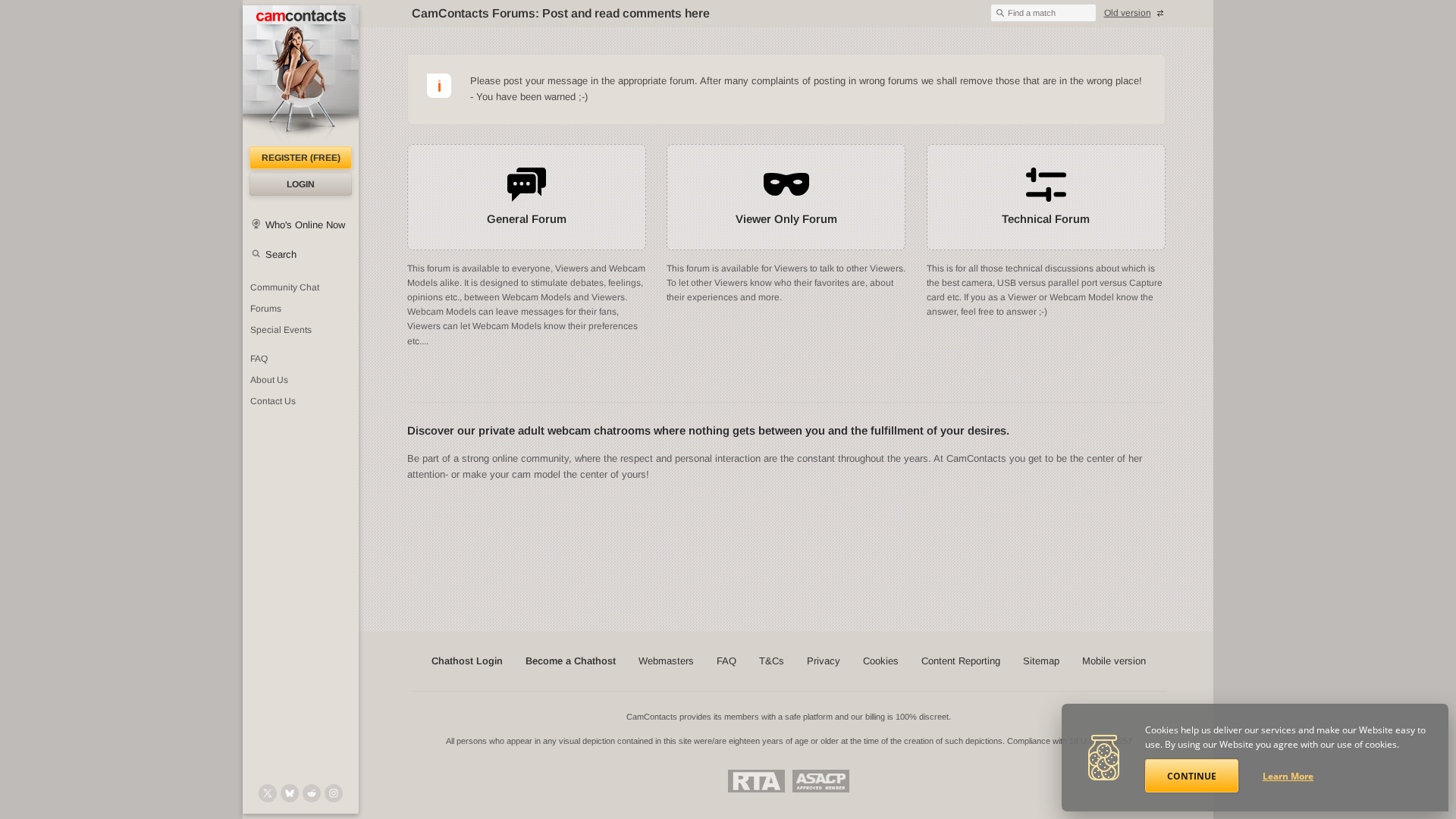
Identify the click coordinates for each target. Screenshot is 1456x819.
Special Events (281, 330)
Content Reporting (960, 661)
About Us (269, 380)
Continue (1191, 776)
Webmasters (666, 661)
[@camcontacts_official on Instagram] (334, 793)
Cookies (881, 661)
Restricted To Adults (756, 781)
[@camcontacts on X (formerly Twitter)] (268, 793)
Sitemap (1041, 661)
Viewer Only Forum (786, 218)
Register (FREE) (301, 157)
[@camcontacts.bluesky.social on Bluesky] (290, 793)
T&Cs (771, 661)
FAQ (259, 358)
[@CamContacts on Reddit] (312, 793)
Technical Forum (1046, 218)
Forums (265, 308)
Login (301, 184)
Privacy (823, 661)
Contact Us (273, 401)
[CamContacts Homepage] (301, 75)
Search (281, 254)
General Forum (526, 218)
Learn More (1288, 776)
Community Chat (284, 287)
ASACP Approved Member (820, 781)
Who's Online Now (305, 225)
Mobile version (1114, 661)
